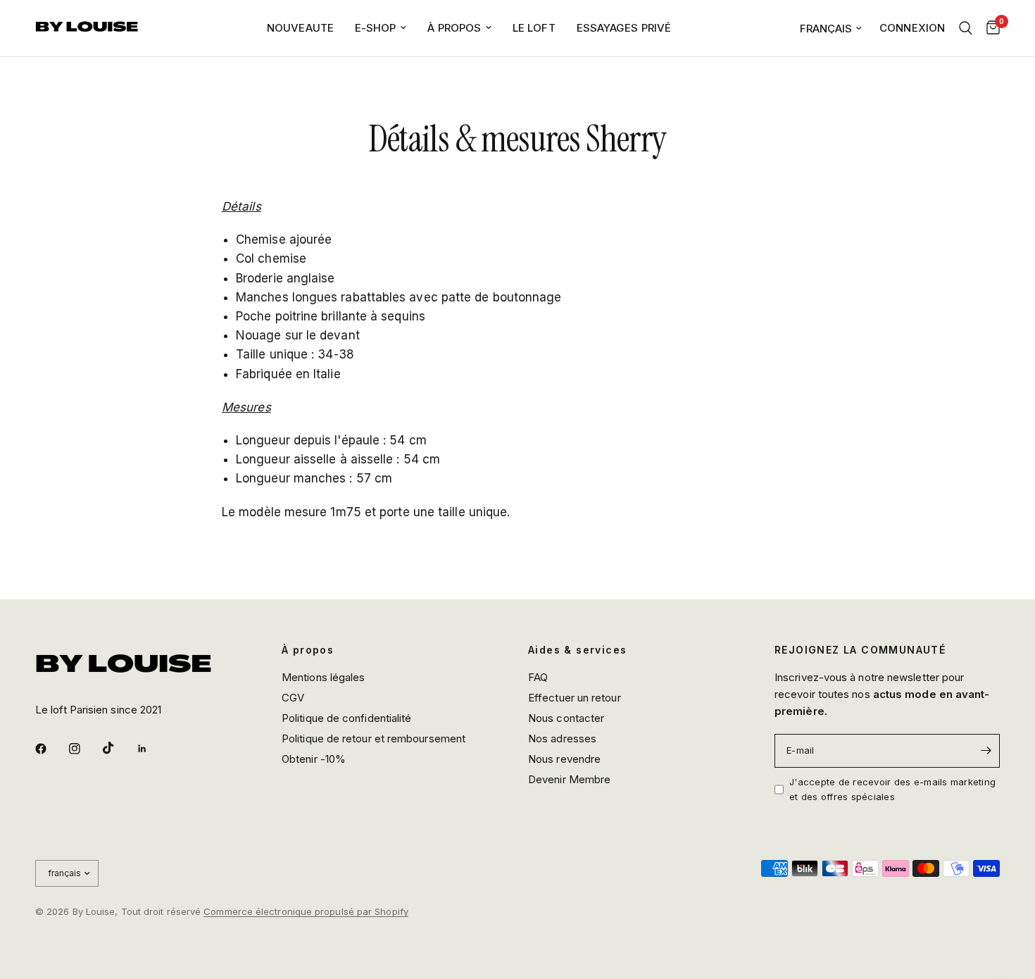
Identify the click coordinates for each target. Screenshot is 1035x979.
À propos (308, 650)
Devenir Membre (569, 779)
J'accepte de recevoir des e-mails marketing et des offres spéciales (892, 789)
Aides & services (577, 650)
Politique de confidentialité (346, 718)
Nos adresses (562, 738)
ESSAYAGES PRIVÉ (624, 28)
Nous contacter (566, 718)
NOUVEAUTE (300, 28)
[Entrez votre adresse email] (986, 751)
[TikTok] (118, 747)
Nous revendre (564, 759)
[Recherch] (965, 28)
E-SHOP (375, 28)
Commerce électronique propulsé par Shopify (305, 911)
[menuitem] (300, 28)
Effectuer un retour (574, 697)
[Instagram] (84, 748)
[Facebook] (50, 748)
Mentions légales (323, 677)
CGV (293, 697)
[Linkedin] (152, 748)
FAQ (538, 677)
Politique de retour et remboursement (373, 738)
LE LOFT (534, 28)
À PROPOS (454, 28)
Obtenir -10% (314, 759)
